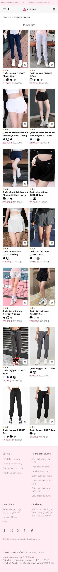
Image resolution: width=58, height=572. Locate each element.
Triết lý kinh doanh (11, 459)
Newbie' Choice (10, 517)
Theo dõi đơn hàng (40, 467)
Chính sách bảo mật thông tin (41, 489)
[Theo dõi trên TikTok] (32, 530)
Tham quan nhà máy (12, 463)
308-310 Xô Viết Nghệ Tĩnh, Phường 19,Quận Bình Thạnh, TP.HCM (42, 512)
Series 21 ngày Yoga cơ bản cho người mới (13, 511)
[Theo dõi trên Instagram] (11, 530)
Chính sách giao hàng (42, 476)
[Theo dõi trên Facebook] (4, 530)
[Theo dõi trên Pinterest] (25, 530)
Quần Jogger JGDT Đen (42, 430)
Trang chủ (7, 17)
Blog (5, 521)
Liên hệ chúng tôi (40, 471)
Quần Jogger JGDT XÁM (42, 368)
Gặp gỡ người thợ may (13, 468)
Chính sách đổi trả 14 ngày (41, 482)
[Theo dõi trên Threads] (18, 530)
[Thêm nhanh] (25, 64)
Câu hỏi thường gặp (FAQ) (41, 460)
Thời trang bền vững (12, 473)
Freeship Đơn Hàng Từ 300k (36, 2)
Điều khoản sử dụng (41, 496)
